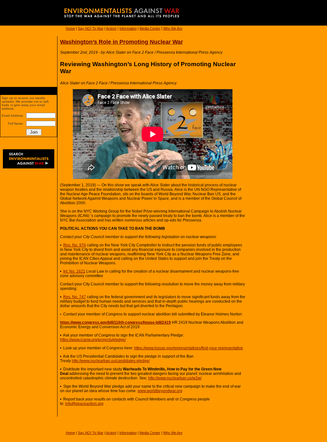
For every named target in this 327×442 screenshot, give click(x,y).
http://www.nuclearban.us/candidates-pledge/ (111, 361)
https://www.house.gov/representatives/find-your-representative (188, 348)
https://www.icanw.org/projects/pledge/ (93, 339)
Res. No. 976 (74, 245)
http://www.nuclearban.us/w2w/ (175, 378)
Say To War (90, 28)
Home (70, 28)
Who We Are (172, 28)
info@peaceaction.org (84, 403)
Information (128, 28)
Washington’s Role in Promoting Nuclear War (121, 42)
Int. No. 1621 (74, 271)
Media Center (150, 28)
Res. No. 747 (74, 297)
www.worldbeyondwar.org (160, 391)
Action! (111, 28)
